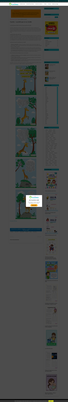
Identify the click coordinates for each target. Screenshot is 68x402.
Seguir (34, 205)
